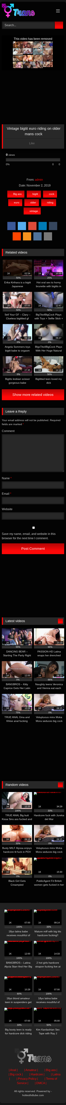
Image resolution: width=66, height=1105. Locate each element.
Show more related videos (33, 395)
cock (51, 193)
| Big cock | (16, 1074)
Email (6, 493)
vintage (34, 211)
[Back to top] (55, 1094)
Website (7, 509)
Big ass (17, 193)
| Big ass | (51, 1070)
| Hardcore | (36, 1074)
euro (16, 202)
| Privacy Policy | (27, 1078)
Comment (8, 431)
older (33, 202)
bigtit (35, 193)
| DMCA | (40, 1083)
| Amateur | (31, 1070)
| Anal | (13, 1070)
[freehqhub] (27, 11)
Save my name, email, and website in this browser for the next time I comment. (29, 536)
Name (7, 478)
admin (39, 179)
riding (50, 202)
